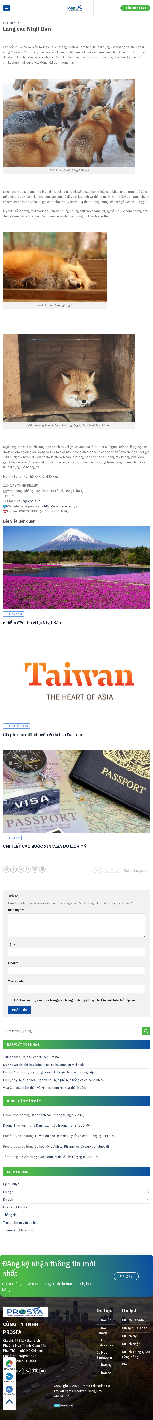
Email (13, 963)
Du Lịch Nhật (12, 23)
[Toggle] (148, 1191)
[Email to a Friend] (28, 869)
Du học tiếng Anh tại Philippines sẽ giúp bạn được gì (71, 1146)
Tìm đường (9, 1369)
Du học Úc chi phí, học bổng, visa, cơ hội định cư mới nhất (43, 1065)
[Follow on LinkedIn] (35, 1371)
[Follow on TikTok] (20, 1371)
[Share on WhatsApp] (6, 869)
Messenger (9, 1394)
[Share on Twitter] (20, 869)
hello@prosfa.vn (28, 501)
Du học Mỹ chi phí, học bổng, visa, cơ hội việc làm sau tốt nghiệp (48, 1072)
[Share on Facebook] (13, 869)
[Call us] (28, 1371)
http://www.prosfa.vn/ (59, 506)
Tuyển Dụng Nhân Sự (18, 1230)
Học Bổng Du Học (15, 1207)
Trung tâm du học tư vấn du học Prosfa (31, 1057)
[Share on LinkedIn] (42, 869)
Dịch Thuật (11, 1184)
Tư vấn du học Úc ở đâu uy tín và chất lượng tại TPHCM (74, 1136)
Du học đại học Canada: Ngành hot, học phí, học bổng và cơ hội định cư (53, 1080)
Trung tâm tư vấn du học (20, 1223)
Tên (12, 944)
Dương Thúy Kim (15, 1125)
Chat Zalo (9, 1381)
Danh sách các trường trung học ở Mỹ (57, 1115)
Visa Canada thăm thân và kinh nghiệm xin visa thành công (45, 1088)
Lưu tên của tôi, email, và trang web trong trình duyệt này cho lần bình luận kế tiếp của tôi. (77, 1000)
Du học (8, 1192)
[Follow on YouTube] (42, 1371)
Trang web (15, 981)
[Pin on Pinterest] (35, 869)
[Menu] (6, 8)
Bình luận (16, 910)
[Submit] (146, 1031)
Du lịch (8, 1199)
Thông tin (10, 1215)
